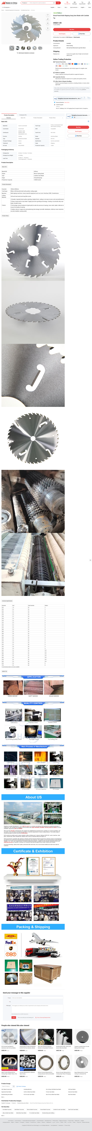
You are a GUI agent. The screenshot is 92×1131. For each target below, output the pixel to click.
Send (14, 1017)
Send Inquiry (62, 33)
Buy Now (72, 29)
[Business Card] (88, 121)
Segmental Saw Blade (6, 1092)
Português (22, 1122)
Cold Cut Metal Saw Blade (29, 1092)
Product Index (71, 1120)
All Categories (6, 7)
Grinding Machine (28, 1089)
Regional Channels (63, 1120)
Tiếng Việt (79, 1122)
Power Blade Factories (45, 1109)
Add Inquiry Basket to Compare (26, 53)
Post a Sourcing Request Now (42, 1017)
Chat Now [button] (82, 33)
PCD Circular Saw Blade (29, 1094)
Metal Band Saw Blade (21, 1113)
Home (2, 10)
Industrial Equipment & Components (12, 10)
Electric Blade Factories (32, 1109)
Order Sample (77, 37)
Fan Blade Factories (7, 1109)
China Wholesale (40, 1120)
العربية (53, 1122)
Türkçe (74, 1122)
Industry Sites (55, 1120)
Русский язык (33, 1122)
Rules (89, 7)
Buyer (59, 7)
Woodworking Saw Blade (7, 1094)
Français (27, 1122)
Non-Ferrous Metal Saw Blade (52, 1094)
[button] (60, 117)
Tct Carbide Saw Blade (34, 1113)
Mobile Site (77, 1120)
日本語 (61, 1122)
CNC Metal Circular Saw (6, 1089)
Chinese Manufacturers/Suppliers (28, 1120)
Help (66, 7)
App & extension (73, 7)
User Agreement (54, 1125)
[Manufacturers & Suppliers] (9, 2)
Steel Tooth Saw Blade (73, 1109)
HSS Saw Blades (72, 1089)
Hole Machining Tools (25, 10)
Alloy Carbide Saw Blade (8, 1113)
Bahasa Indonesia (85, 1122)
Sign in (89, 3)
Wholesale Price (48, 1120)
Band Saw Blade (72, 1094)
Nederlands (49, 1122)
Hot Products (10, 1120)
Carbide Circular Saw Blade (59, 1109)
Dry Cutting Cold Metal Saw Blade (53, 1089)
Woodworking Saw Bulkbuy (48, 1113)
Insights (82, 1120)
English (12, 1122)
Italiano (38, 1122)
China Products (18, 1120)
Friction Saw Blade (50, 1092)
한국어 (57, 1122)
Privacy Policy (67, 1125)
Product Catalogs (22, 1086)
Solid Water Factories (19, 1109)
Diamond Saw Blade (72, 1092)
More (2, 1115)
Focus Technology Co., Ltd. (36, 1125)
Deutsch (43, 1122)
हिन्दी (65, 1122)
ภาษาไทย (69, 1122)
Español (17, 1122)
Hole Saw (33, 10)
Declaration (61, 1125)
